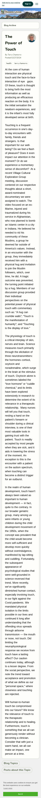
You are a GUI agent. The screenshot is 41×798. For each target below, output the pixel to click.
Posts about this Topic (17, 770)
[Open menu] (36, 4)
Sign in (28, 4)
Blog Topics (11, 763)
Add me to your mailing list (11, 4)
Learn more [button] (7, 788)
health (8, 63)
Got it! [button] (20, 794)
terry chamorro (21, 63)
